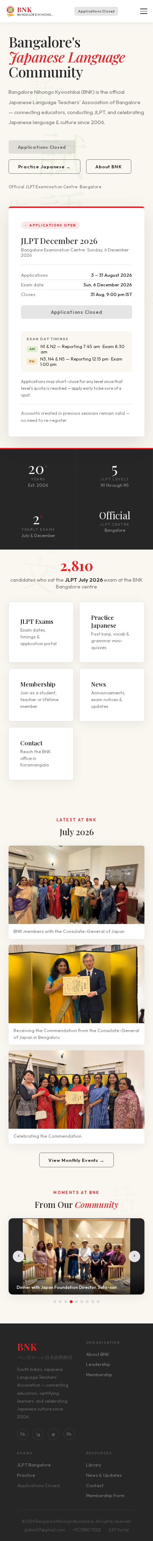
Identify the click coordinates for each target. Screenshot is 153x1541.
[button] (142, 11)
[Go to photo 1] (54, 1301)
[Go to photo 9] (98, 1301)
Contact (95, 1485)
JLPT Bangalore (34, 1465)
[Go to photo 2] (60, 1301)
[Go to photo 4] (71, 1301)
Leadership (98, 1364)
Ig (38, 1434)
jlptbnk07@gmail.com (44, 1529)
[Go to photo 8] (92, 1301)
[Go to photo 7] (87, 1301)
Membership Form (105, 1495)
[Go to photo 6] (81, 1301)
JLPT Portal (118, 1529)
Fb (22, 1434)
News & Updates (104, 1475)
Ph (69, 1434)
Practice (26, 1475)
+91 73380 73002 (86, 1529)
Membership (99, 1374)
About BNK (108, 166)
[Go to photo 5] (76, 1301)
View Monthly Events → (76, 1160)
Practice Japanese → (44, 166)
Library (93, 1465)
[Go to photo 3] (65, 1301)
